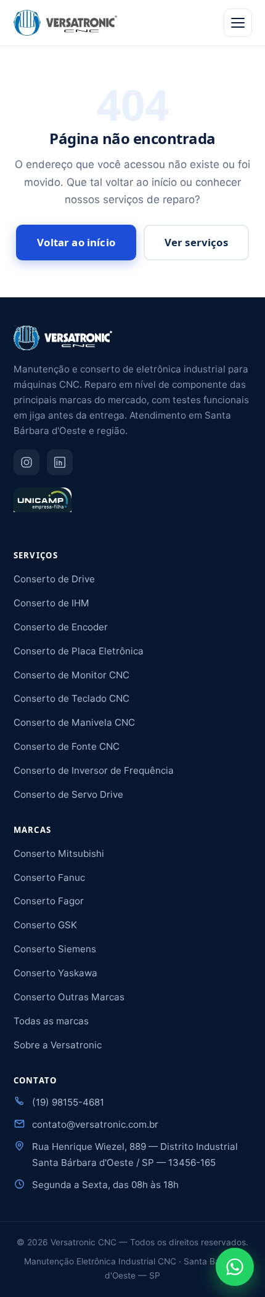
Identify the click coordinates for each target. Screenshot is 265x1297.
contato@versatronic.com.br (95, 1124)
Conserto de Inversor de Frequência (94, 770)
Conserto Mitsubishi (59, 853)
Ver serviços (196, 242)
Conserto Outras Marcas (69, 997)
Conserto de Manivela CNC (74, 722)
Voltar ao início (76, 242)
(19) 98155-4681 (68, 1102)
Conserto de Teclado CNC (71, 698)
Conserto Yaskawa (55, 973)
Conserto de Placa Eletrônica (79, 651)
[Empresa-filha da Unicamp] (42, 505)
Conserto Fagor (49, 901)
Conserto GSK (45, 925)
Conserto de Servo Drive (68, 794)
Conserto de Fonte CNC (67, 746)
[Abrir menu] (238, 23)
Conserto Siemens (55, 949)
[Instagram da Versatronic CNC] (26, 462)
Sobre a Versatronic (58, 1045)
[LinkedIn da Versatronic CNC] (60, 462)
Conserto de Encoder (61, 627)
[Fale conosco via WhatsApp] (235, 1267)
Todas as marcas (51, 1021)
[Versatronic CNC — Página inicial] (65, 23)
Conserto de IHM (51, 603)
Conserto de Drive (54, 579)
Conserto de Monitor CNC (71, 675)
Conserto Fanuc (49, 877)
